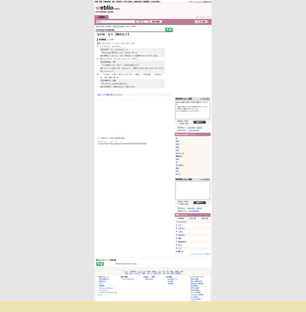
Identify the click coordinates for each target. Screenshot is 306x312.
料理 (177, 144)
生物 (155, 273)
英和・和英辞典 (117, 1)
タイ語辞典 (194, 297)
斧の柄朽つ (180, 165)
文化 (126, 273)
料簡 (177, 147)
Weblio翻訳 (194, 285)
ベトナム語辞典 (196, 299)
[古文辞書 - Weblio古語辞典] (105, 9)
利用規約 (102, 285)
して (180, 248)
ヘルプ (101, 283)
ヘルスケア (137, 273)
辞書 (96, 1)
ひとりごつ (182, 222)
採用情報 (170, 283)
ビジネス (126, 271)
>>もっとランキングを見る (200, 254)
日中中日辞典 (127, 1)
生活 (130, 273)
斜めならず (180, 153)
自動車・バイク (157, 271)
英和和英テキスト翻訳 (183, 99)
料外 (177, 141)
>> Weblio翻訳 (205, 99)
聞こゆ (180, 251)
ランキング (118, 94)
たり (180, 225)
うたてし (181, 228)
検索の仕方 (102, 281)
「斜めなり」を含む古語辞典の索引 (112, 138)
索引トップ (101, 94)
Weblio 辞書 (100, 26)
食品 (159, 273)
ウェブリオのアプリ (128, 279)
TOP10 (181, 218)
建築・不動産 (174, 271)
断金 (177, 168)
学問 (181, 271)
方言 (168, 273)
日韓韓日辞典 (137, 1)
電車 (148, 271)
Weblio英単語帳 (194, 130)
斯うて (178, 174)
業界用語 (133, 271)
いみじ (180, 232)
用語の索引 (110, 94)
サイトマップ (103, 290)
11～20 (192, 218)
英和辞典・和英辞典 (197, 283)
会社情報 (170, 281)
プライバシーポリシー (106, 288)
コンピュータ (141, 271)
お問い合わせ (149, 279)
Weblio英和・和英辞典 (194, 128)
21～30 (204, 218)
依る (180, 238)
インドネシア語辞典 (197, 294)
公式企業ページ (173, 279)
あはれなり (182, 241)
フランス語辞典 (196, 292)
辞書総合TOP (207, 2)
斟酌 (177, 159)
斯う (177, 171)
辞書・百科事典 (176, 273)
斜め (177, 150)
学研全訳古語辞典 (118, 26)
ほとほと (181, 235)
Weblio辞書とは (104, 279)
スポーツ (149, 273)
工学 (167, 271)
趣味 (143, 273)
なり (180, 245)
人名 (163, 273)
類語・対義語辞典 (105, 1)
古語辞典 (146, 1)
